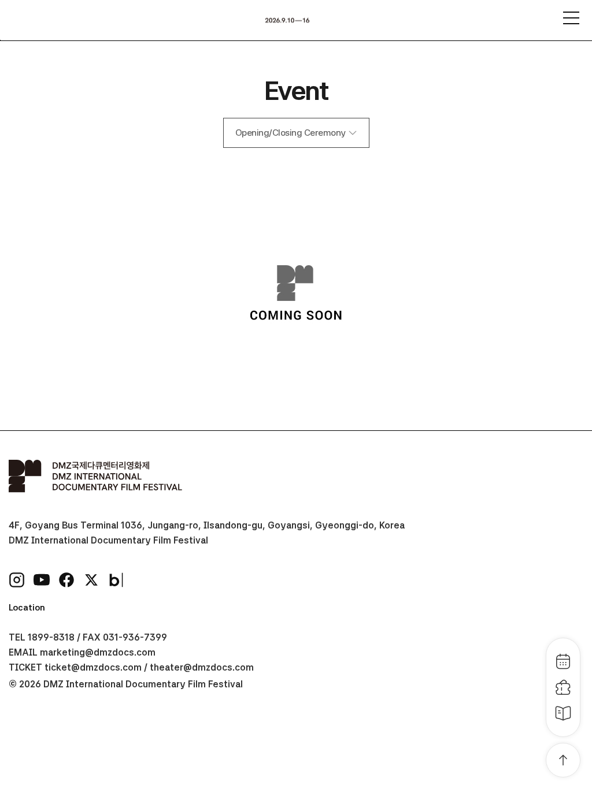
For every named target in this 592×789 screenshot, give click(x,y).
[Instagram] (17, 580)
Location (27, 607)
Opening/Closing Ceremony (290, 132)
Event (296, 90)
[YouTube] (42, 580)
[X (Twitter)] (91, 580)
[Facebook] (66, 580)
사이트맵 (571, 18)
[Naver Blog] (116, 580)
